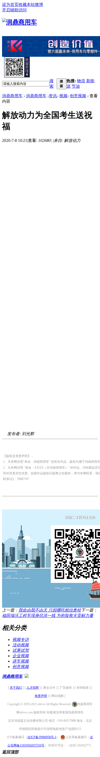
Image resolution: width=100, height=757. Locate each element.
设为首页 (10, 4)
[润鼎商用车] (19, 22)
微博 (39, 4)
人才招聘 (32, 687)
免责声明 (41, 696)
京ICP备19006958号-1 (41, 737)
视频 (63, 96)
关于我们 (16, 687)
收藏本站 (26, 4)
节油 (76, 86)
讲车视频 (20, 661)
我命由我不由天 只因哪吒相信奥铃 (49, 610)
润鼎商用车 (12, 96)
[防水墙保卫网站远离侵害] (27, 676)
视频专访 (20, 639)
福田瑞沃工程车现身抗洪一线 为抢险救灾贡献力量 (47, 615)
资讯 (53, 96)
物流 (81, 81)
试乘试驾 (20, 650)
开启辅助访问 (14, 10)
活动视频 (20, 645)
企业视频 (20, 656)
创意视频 (78, 96)
